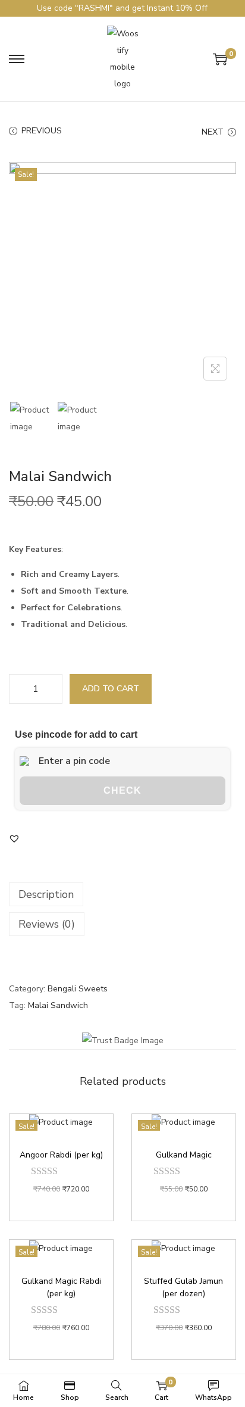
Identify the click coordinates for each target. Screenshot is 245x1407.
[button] (14, 838)
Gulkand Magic (184, 1154)
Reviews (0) (46, 924)
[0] (220, 59)
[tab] (122, 894)
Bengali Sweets (78, 988)
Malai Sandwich (58, 1005)
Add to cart (110, 688)
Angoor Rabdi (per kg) (61, 1154)
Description (46, 894)
